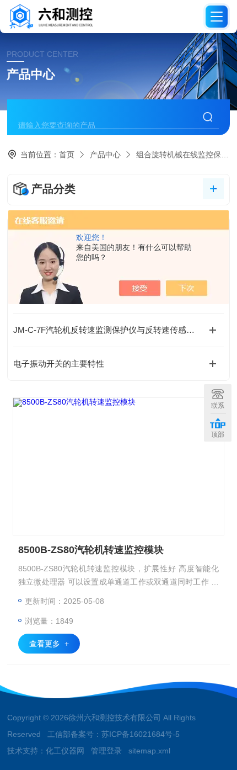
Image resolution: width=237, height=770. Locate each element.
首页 (66, 154)
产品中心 (105, 154)
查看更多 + (49, 643)
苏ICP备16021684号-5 (140, 734)
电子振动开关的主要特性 (58, 363)
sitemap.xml (149, 750)
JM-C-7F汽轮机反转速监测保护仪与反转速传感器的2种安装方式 (118, 329)
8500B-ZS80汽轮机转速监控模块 (91, 549)
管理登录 (106, 750)
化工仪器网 (65, 750)
